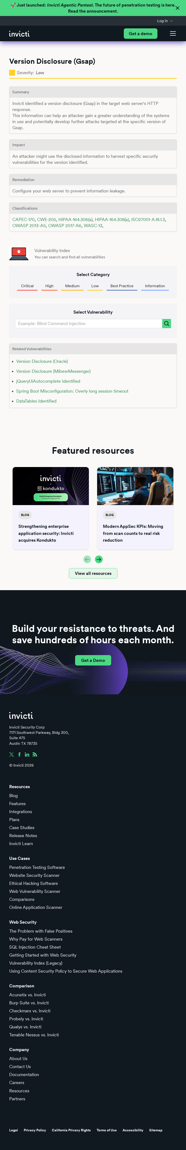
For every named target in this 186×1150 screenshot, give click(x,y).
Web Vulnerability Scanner (34, 891)
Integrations (20, 811)
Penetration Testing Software (37, 867)
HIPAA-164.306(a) (75, 219)
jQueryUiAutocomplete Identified (48, 381)
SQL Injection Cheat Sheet (35, 947)
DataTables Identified (36, 401)
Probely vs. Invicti (26, 1018)
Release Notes (23, 835)
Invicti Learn (21, 843)
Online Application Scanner (35, 907)
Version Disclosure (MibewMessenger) (53, 371)
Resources (19, 1090)
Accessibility (133, 1130)
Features (17, 803)
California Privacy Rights (71, 1130)
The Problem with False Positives (40, 931)
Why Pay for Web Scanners (35, 939)
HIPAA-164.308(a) (112, 219)
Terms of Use (107, 1130)
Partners (17, 1098)
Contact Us (20, 1066)
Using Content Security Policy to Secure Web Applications (65, 971)
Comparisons (21, 899)
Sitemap (156, 1130)
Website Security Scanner (34, 875)
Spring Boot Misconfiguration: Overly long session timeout (72, 391)
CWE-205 (46, 219)
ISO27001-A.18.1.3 (148, 219)
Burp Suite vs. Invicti (29, 1002)
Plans (14, 819)
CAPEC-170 (23, 219)
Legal (13, 1130)
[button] (165, 21)
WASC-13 (93, 225)
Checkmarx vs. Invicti (29, 1010)
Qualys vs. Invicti (25, 1026)
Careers (16, 1082)
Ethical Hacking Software (33, 883)
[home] (19, 33)
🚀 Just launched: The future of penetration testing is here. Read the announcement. (93, 8)
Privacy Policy (35, 1130)
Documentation (24, 1074)
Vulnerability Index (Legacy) (35, 963)
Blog (13, 795)
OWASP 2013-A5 (29, 225)
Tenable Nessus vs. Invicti (34, 1034)
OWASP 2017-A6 (64, 225)
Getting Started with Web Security (42, 955)
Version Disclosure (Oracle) (42, 361)
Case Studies (21, 827)
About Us (18, 1058)
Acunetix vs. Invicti (27, 994)
